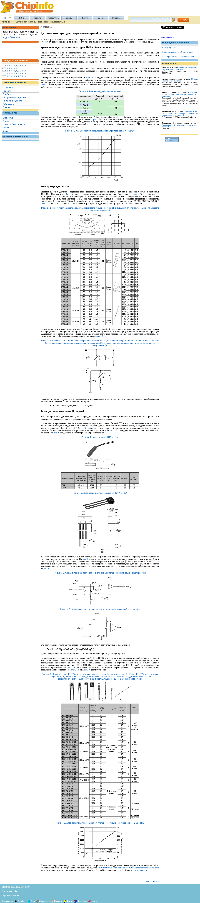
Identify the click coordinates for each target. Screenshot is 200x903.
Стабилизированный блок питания (177, 52)
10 (25, 65)
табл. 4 (75, 670)
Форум (69, 901)
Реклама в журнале (12, 100)
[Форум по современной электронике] (64, 901)
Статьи (6, 127)
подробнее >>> (11, 37)
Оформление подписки (14, 97)
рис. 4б (82, 428)
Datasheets (83, 901)
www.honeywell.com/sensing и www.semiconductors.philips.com (129, 868)
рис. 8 (71, 667)
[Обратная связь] (4, 19)
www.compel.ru (140, 870)
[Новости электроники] (52, 901)
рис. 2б (137, 194)
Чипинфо (7, 22)
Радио (5, 121)
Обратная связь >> (10, 896)
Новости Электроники (13, 124)
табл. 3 (113, 430)
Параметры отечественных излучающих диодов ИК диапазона (180, 94)
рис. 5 (56, 433)
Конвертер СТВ (169, 47)
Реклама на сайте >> (11, 891)
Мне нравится (167, 37)
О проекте (7, 87)
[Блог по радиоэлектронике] (29, 901)
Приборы (22, 901)
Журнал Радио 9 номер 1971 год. (180, 80)
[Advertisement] (18, 51)
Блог (32, 901)
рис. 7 (46, 568)
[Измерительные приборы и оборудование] (16, 901)
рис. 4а (129, 423)
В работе (7, 94)
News (94, 901)
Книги (5, 131)
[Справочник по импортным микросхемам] (37, 901)
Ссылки (6, 107)
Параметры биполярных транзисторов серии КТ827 (180, 68)
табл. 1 (89, 77)
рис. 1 (96, 119)
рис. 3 (100, 336)
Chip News (7, 117)
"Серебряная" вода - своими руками (178, 57)
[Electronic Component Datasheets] (75, 901)
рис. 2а (64, 194)
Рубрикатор (8, 104)
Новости (6, 91)
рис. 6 (85, 559)
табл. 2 (44, 203)
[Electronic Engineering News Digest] (89, 901)
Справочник (44, 901)
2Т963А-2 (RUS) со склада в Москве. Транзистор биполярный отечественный (180, 113)
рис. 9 (87, 670)
